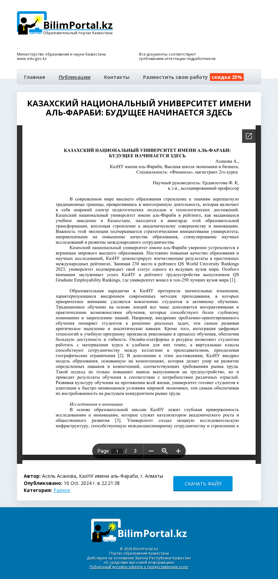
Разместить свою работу (192, 77)
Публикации (75, 77)
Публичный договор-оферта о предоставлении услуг (139, 566)
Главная (34, 77)
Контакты (117, 77)
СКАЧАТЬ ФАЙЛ (203, 483)
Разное (62, 490)
